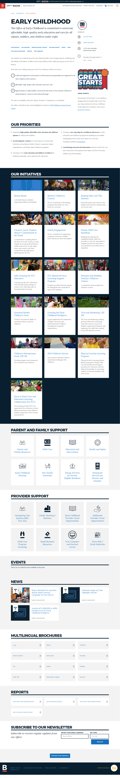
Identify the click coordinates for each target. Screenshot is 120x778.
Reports (29, 51)
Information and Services (72, 5)
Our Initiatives (25, 47)
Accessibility (64, 768)
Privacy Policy (15, 768)
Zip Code (93, 732)
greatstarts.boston (84, 110)
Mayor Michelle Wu (29, 5)
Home (12, 13)
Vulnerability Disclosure (32, 768)
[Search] (117, 5)
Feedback (99, 5)
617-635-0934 (87, 36)
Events (64, 47)
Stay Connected (38, 51)
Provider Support (54, 47)
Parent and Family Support (39, 47)
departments (20, 13)
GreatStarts (81, 142)
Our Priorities (15, 47)
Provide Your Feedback (60, 755)
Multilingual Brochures (18, 51)
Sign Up (100, 742)
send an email (88, 42)
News (69, 47)
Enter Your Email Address (72, 732)
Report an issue (103, 768)
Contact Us (14, 769)
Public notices (89, 5)
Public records (50, 768)
